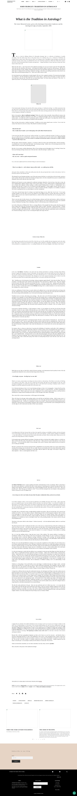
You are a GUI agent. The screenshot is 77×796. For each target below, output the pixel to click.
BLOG (33, 1)
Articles (30, 686)
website (22, 686)
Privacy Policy (57, 789)
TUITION (50, 1)
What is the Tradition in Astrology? (44, 686)
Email (13, 755)
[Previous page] (33, 739)
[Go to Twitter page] (68, 1)
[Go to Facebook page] (69, 1)
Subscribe (16, 761)
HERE (40, 681)
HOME (22, 1)
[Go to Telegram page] (66, 1)
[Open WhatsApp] (74, 793)
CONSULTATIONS (41, 1)
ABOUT (27, 1)
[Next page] (44, 739)
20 (42, 739)
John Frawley (23, 685)
